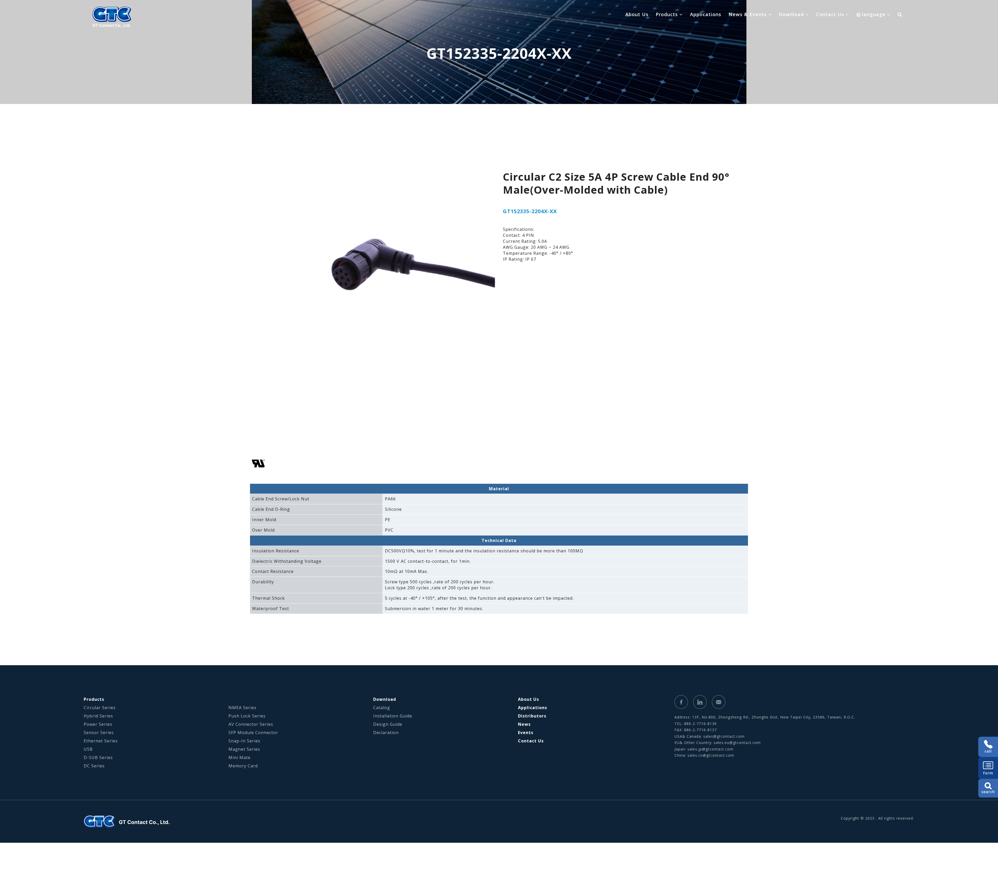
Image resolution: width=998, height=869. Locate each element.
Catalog (381, 707)
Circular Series (100, 707)
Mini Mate (239, 757)
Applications (705, 14)
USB (88, 749)
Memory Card (243, 766)
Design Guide (387, 724)
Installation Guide (392, 716)
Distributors (532, 716)
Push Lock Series (247, 716)
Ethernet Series (101, 741)
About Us (636, 14)
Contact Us (531, 741)
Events (525, 732)
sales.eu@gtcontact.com (737, 742)
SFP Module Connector (253, 732)
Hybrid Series (98, 716)
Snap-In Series (244, 741)
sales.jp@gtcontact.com (710, 749)
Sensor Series (99, 732)
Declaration (386, 732)
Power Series (98, 724)
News (524, 724)
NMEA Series (242, 707)
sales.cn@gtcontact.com (710, 755)
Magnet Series (244, 749)
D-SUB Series (98, 757)
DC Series (94, 766)
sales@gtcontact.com (724, 736)
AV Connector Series (250, 724)
